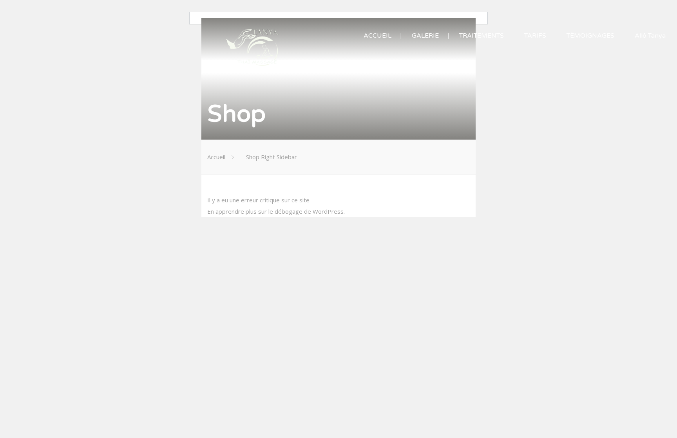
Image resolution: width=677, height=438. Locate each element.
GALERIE (425, 36)
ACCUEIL (377, 36)
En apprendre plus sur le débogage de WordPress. (276, 211)
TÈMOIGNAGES (590, 36)
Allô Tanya (650, 36)
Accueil (216, 157)
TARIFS (535, 36)
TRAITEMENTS (481, 36)
